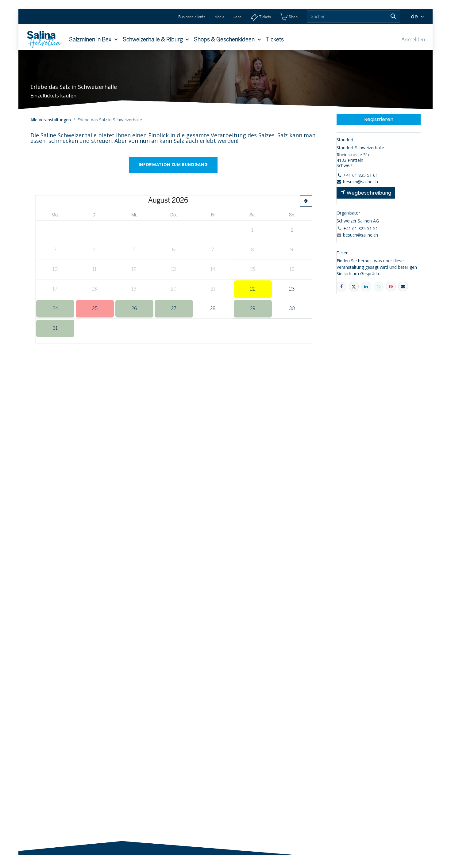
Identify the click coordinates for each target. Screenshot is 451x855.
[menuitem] (93, 39)
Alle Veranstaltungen (50, 120)
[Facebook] (341, 286)
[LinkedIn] (366, 286)
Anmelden (413, 39)
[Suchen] (393, 16)
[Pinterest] (391, 286)
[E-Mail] (403, 286)
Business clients (191, 16)
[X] (354, 286)
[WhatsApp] (379, 286)
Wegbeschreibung (368, 192)
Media (219, 16)
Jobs (237, 16)
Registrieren (378, 119)
